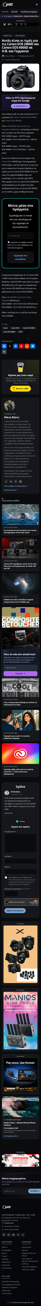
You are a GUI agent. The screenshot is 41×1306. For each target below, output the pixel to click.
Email (7, 867)
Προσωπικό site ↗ (11, 490)
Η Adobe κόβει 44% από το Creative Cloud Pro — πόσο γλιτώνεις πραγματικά (18, 771)
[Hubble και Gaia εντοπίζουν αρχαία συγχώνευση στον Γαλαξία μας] (20, 583)
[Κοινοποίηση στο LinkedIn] (15, 346)
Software (5, 1259)
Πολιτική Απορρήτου (15, 880)
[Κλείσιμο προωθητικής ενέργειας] (36, 630)
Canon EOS (7, 161)
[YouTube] (13, 1235)
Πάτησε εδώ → (21, 106)
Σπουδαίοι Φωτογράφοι (10, 1281)
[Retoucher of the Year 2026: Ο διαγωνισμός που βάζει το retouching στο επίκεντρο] (20, 617)
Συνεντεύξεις (7, 1268)
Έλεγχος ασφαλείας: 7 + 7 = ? (17, 889)
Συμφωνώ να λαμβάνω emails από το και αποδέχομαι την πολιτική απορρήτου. (20, 245)
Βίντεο (4, 1253)
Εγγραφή (19, 673)
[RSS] (23, 1235)
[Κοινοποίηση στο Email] (4, 351)
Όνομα (8, 856)
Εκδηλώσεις (6, 1262)
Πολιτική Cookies (28, 1269)
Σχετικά (25, 1250)
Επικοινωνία (9, 1223)
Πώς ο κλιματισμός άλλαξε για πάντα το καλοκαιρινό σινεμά (20, 703)
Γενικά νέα (7, 35)
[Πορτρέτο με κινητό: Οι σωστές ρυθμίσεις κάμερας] (20, 720)
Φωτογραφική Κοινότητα (11, 1284)
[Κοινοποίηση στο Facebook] (4, 346)
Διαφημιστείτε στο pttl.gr (29, 1254)
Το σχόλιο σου (10, 832)
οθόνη (14, 178)
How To (4, 1247)
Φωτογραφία (20, 35)
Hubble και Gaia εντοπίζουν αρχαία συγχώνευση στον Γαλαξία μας (18, 600)
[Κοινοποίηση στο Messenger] (32, 346)
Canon (16, 117)
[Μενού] (36, 4)
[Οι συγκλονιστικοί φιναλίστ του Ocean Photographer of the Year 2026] (20, 514)
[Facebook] (11, 481)
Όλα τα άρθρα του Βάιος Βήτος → (16, 486)
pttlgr (15, 245)
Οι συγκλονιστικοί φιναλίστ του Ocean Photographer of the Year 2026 (20, 531)
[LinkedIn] (20, 481)
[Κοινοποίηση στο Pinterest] (21, 346)
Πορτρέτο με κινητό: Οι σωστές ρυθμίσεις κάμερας (16, 737)
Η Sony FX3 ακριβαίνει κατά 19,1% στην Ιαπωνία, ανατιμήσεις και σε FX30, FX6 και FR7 (20, 566)
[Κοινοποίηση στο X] (10, 346)
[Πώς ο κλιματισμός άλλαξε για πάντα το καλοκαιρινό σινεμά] (20, 686)
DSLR (36, 114)
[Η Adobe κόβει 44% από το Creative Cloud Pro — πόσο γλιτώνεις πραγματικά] (20, 753)
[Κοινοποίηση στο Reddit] (27, 346)
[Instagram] (16, 481)
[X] (18, 1235)
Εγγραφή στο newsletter (20, 257)
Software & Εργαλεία (9, 1287)
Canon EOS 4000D (13, 120)
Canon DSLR (15, 328)
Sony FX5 (14, 12)
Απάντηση (8, 813)
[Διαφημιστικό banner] (20, 25)
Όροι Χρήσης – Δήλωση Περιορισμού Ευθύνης (30, 1261)
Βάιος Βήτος (10, 56)
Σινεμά (4, 1256)
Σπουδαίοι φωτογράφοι (29, 12)
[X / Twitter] (6, 481)
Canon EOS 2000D (28, 117)
